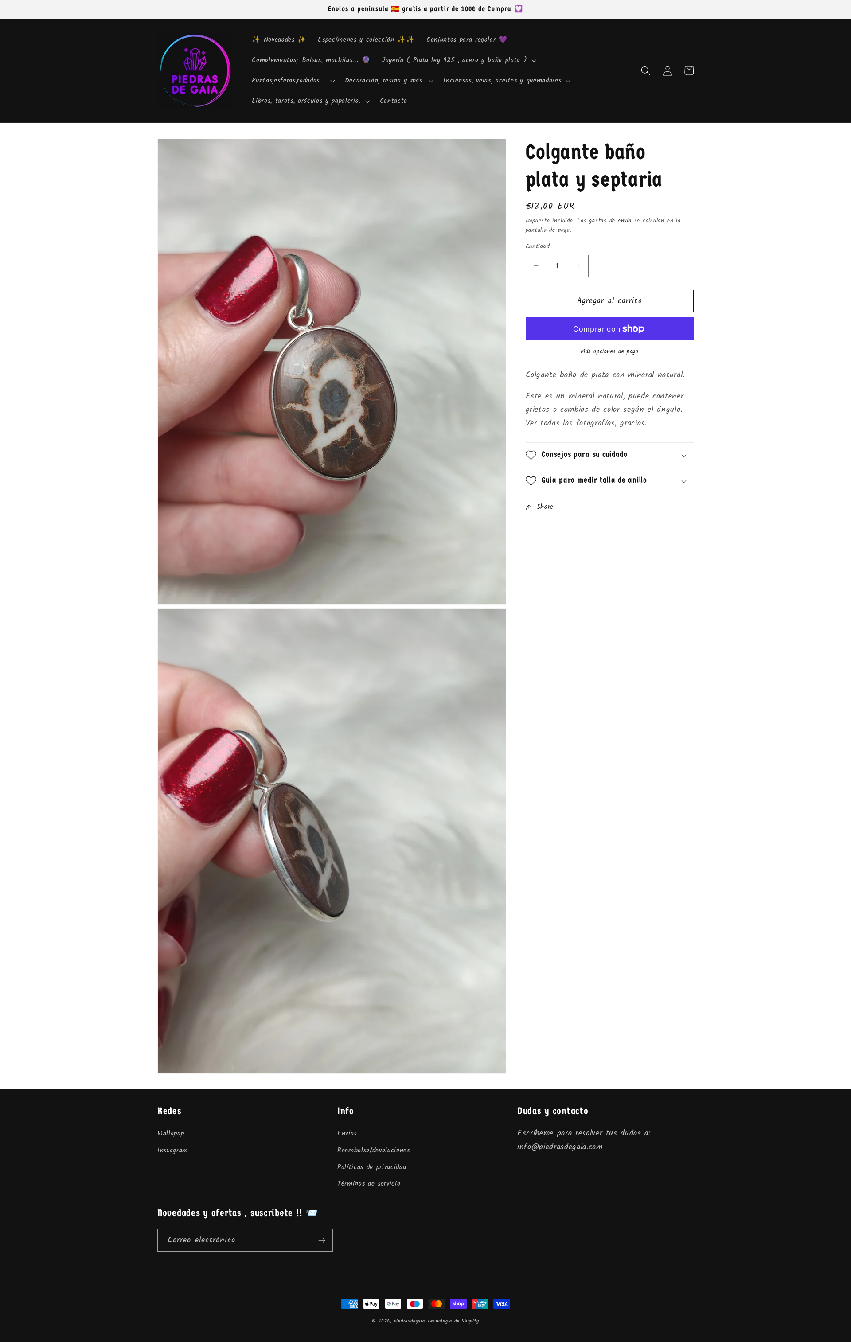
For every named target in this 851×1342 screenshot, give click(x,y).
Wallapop (170, 1133)
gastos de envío (610, 221)
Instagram (172, 1150)
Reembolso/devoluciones (373, 1150)
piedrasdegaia (409, 1321)
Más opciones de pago (609, 351)
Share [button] (545, 507)
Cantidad (538, 247)
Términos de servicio (368, 1183)
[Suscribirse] (321, 1240)
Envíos (347, 1133)
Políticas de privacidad (371, 1167)
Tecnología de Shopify (453, 1321)
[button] (458, 61)
